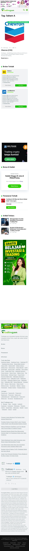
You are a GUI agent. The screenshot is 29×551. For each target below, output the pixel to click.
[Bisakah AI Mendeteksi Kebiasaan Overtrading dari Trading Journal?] (5, 234)
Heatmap (18, 369)
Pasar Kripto (21, 375)
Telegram (4, 409)
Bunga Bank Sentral (19, 364)
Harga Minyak (20, 367)
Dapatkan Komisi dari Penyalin (9, 98)
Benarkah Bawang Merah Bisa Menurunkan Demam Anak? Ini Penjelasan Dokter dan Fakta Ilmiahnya (13, 433)
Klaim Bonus (14, 186)
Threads (23, 406)
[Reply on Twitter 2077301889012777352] (6, 484)
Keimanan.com (14, 396)
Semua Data (11, 369)
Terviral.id (10, 398)
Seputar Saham (24, 22)
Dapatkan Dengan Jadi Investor (10, 99)
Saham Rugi (4, 367)
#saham (14, 471)
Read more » (5, 58)
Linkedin (20, 404)
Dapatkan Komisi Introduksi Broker (10, 75)
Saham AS (16, 22)
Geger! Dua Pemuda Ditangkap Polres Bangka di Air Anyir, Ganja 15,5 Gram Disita (14, 455)
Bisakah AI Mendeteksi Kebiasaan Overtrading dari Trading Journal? (18, 229)
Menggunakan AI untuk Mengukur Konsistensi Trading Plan (16, 220)
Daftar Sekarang (11, 207)
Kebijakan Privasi (16, 544)
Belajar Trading (12, 387)
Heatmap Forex (15, 362)
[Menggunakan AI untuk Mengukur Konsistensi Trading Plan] (5, 225)
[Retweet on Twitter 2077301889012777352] (9, 484)
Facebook (4, 406)
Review (19, 542)
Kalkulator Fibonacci (18, 376)
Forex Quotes (5, 373)
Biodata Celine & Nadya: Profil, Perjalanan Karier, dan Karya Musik (14, 450)
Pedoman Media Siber (20, 546)
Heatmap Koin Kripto (7, 364)
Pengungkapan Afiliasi (19, 526)
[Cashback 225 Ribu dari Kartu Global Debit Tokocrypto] (3, 202)
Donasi (7, 384)
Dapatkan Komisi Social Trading (10, 78)
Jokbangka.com (5, 396)
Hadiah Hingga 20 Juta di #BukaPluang (14, 177)
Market (19, 386)
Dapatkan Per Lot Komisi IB (9, 96)
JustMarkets (11, 90)
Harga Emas (12, 367)
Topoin (10, 409)
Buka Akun (21, 85)
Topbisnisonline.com (18, 539)
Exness (9, 71)
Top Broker (13, 386)
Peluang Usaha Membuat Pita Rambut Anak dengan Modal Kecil (12, 418)
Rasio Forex (13, 373)
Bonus (23, 386)
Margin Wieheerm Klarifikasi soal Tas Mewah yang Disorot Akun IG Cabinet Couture (13, 427)
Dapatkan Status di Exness (10, 79)
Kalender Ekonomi (20, 371)
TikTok (3, 408)
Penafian (7, 522)
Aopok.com (4, 395)
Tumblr (14, 409)
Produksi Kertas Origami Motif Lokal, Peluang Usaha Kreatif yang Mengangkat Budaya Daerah (14, 423)
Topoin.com (4, 393)
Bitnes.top (4, 398)
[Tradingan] (7, 9)
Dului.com (22, 396)
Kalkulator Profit (15, 378)
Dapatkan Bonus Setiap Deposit (10, 95)
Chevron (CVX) (6, 50)
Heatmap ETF (24, 362)
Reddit (21, 408)
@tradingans (18, 469)
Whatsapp (17, 406)
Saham (10, 22)
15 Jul (24, 469)
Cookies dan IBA (7, 544)
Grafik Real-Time (9, 371)
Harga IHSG (4, 366)
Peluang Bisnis (21, 387)
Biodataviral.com (18, 398)
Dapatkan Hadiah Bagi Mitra (10, 100)
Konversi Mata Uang (6, 376)
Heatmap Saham (5, 362)
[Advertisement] (14, 127)
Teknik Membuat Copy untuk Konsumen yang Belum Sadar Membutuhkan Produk (13, 441)
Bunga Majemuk (18, 382)
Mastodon (16, 408)
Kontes (16, 173)
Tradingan (9, 469)
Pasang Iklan (13, 542)
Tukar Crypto (20, 384)
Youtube (14, 404)
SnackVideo (9, 408)
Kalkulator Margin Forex (14, 380)
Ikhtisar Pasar (13, 375)
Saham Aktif (12, 366)
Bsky (9, 404)
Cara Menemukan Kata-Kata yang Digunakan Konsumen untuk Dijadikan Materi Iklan (13, 445)
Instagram (10, 406)
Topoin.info (11, 393)
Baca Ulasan (8, 85)
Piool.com (11, 395)
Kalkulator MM (9, 382)
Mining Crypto (5, 386)
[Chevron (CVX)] (14, 32)
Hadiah (12, 173)
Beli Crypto (12, 384)
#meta (18, 471)
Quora (26, 408)
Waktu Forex (20, 373)
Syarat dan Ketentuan (14, 547)
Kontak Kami (6, 542)
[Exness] (4, 73)
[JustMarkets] (4, 93)
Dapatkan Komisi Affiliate (9, 77)
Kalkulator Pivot (5, 378)
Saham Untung (20, 366)
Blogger (5, 404)
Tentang (24, 542)
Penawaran (4, 387)
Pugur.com (18, 393)
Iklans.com (18, 395)
